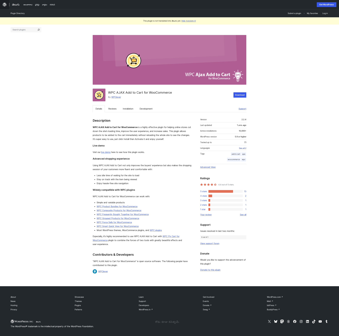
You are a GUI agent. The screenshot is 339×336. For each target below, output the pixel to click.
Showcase (79, 297)
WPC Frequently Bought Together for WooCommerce (123, 214)
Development (146, 108)
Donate (207, 305)
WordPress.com (275, 297)
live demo (106, 152)
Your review (206, 214)
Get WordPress (326, 4)
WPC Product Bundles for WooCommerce (117, 206)
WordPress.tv (146, 309)
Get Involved (208, 297)
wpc (243, 159)
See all (243, 214)
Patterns (78, 309)
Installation (128, 108)
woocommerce (234, 159)
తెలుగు (38, 322)
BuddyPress (273, 309)
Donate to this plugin (210, 270)
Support (242, 108)
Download (240, 95)
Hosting (14, 305)
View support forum (209, 243)
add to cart (236, 154)
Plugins (78, 305)
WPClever (116, 97)
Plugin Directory (18, 13)
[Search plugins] (38, 29)
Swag (206, 309)
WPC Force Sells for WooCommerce (114, 222)
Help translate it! (188, 21)
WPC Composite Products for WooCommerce (119, 210)
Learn (141, 297)
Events (206, 301)
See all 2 (242, 148)
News (13, 301)
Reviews (112, 108)
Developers (144, 305)
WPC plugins (156, 230)
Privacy (14, 309)
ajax (243, 154)
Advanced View (208, 167)
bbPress (271, 305)
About (13, 297)
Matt (270, 301)
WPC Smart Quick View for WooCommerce (118, 226)
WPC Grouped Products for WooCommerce (118, 218)
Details (98, 108)
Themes (78, 301)
